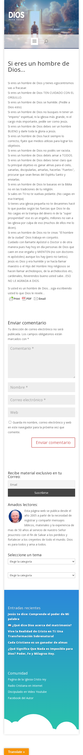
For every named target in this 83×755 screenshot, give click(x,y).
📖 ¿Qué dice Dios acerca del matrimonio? (40, 625)
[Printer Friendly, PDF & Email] (27, 299)
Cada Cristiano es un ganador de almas (37, 642)
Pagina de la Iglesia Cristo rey (27, 679)
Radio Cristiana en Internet (25, 686)
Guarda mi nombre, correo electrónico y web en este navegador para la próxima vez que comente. (39, 427)
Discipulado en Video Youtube (27, 692)
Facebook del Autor (20, 698)
